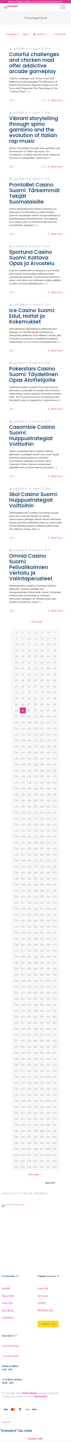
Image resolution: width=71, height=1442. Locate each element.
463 (16, 1028)
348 (42, 926)
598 (29, 1142)
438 (35, 1004)
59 (29, 680)
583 (23, 1130)
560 (55, 1106)
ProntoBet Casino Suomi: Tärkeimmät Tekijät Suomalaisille (34, 193)
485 (23, 1046)
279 (48, 866)
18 (35, 644)
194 (42, 794)
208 (42, 806)
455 (55, 1016)
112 (55, 722)
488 (42, 1046)
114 (23, 728)
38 (29, 662)
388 (29, 962)
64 (16, 686)
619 (29, 1160)
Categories (11, 34)
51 (22, 674)
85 (16, 704)
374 (29, 950)
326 (35, 908)
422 (23, 992)
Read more (57, 100)
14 (54, 638)
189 (55, 788)
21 (54, 644)
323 (16, 908)
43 (16, 668)
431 (35, 998)
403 (35, 974)
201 (42, 800)
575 (16, 1124)
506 (23, 1064)
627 (35, 1166)
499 (23, 1058)
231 (55, 824)
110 (42, 722)
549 (29, 1100)
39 (35, 662)
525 (55, 1076)
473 (35, 1034)
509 (42, 1064)
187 (42, 788)
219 (23, 818)
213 (29, 812)
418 (42, 986)
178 (29, 782)
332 (29, 914)
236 (42, 830)
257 (42, 848)
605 (29, 1148)
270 (35, 860)
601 (48, 1142)
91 (54, 704)
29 (16, 656)
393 (16, 968)
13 (48, 638)
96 (41, 710)
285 (42, 872)
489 (48, 1046)
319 (35, 902)
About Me (8, 1296)
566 (48, 1112)
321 (48, 902)
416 (29, 986)
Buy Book (8, 1310)
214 (35, 812)
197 (16, 800)
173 (42, 776)
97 (48, 710)
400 (16, 974)
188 (48, 788)
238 (55, 830)
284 (35, 872)
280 (55, 866)
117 (42, 728)
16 (22, 644)
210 (55, 806)
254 (23, 848)
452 (35, 1016)
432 (42, 998)
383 (42, 956)
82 (41, 698)
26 (41, 650)
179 (35, 782)
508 (35, 1064)
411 (42, 980)
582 (16, 1130)
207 (35, 806)
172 (35, 776)
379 (16, 956)
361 (35, 938)
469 (55, 1028)
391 (48, 962)
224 (55, 818)
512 (16, 1070)
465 (29, 1028)
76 (48, 692)
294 (55, 878)
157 (29, 764)
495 (42, 1052)
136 (29, 746)
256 (35, 848)
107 (23, 722)
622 (48, 1160)
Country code (35, 1438)
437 (29, 1004)
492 (23, 1052)
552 (48, 1100)
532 (55, 1082)
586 (42, 1130)
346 (29, 926)
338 (23, 920)
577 (29, 1124)
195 (48, 794)
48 (48, 668)
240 (23, 836)
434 (55, 998)
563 (29, 1112)
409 (29, 980)
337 (16, 920)
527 (23, 1082)
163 (23, 770)
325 (29, 908)
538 (48, 1088)
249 (35, 842)
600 (42, 1142)
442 (16, 1010)
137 (35, 746)
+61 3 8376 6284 (10, 1346)
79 (22, 698)
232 (16, 830)
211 (16, 812)
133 (55, 740)
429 (23, 998)
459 (35, 1022)
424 (35, 992)
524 (48, 1076)
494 (35, 1052)
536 (35, 1088)
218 (16, 818)
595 (55, 1136)
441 (55, 1004)
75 (41, 692)
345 (23, 926)
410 (35, 980)
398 (48, 968)
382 (35, 956)
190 (16, 794)
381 (29, 956)
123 (35, 734)
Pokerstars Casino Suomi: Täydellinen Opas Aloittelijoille (33, 374)
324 (23, 908)
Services (43, 1296)
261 (23, 854)
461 (48, 1022)
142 (23, 752)
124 (42, 734)
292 (42, 878)
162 (16, 770)
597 (23, 1142)
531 (48, 1082)
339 (29, 920)
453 (42, 1016)
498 (16, 1058)
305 (35, 890)
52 (29, 674)
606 (35, 1148)
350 (55, 926)
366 (23, 944)
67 (35, 686)
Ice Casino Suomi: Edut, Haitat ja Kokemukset (32, 316)
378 (55, 950)
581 (55, 1124)
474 (42, 1034)
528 (29, 1082)
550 (35, 1100)
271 (42, 860)
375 (35, 950)
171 (29, 776)
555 (23, 1106)
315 (55, 896)
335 (48, 914)
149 (23, 758)
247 (23, 842)
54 (41, 674)
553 (55, 1100)
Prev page (37, 621)
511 (55, 1064)
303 (23, 890)
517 (48, 1070)
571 (35, 1118)
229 (42, 824)
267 (16, 860)
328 (48, 908)
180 (42, 782)
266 (55, 854)
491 (16, 1052)
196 (55, 794)
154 (55, 758)
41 (48, 662)
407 (16, 980)
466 (35, 1028)
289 (23, 878)
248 (29, 842)
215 (42, 812)
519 (16, 1076)
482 (48, 1040)
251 (48, 842)
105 (55, 716)
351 (16, 932)
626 (29, 1166)
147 (55, 752)
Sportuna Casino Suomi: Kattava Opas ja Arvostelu (31, 257)
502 (42, 1058)
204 (16, 806)
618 (23, 1160)
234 (29, 830)
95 (35, 710)
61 (41, 680)
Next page (33, 1174)
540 (16, 1094)
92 (16, 710)
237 (48, 830)
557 (35, 1106)
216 (48, 812)
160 (48, 764)
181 (48, 782)
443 (23, 1010)
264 (42, 854)
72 (22, 692)
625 (23, 1166)
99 (16, 716)
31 (29, 656)
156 (23, 764)
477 (16, 1040)
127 (16, 740)
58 (22, 680)
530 (42, 1082)
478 (23, 1040)
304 (29, 890)
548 (23, 1100)
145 (42, 752)
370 (48, 944)
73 (29, 692)
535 (29, 1088)
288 (16, 878)
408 (23, 980)
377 (48, 950)
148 (16, 758)
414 (16, 986)
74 (35, 692)
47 (41, 668)
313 (42, 896)
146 (48, 752)
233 (23, 830)
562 (23, 1112)
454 (48, 1016)
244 (48, 836)
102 (35, 716)
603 (16, 1148)
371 (55, 944)
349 (48, 926)
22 (16, 650)
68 (41, 686)
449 (16, 1016)
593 (42, 1136)
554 (16, 1106)
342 (48, 920)
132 (48, 740)
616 (55, 1154)
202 (48, 800)
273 (55, 860)
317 (23, 902)
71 (16, 692)
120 (16, 734)
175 (55, 776)
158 (35, 764)
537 (42, 1088)
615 (48, 1154)
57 (16, 680)
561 (16, 1112)
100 (23, 716)
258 (48, 848)
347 (35, 926)
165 (35, 770)
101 (29, 716)
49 (54, 668)
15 (16, 644)
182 (55, 782)
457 (23, 1022)
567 (55, 1112)
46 (35, 668)
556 (29, 1106)
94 (29, 710)
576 (23, 1124)
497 (55, 1052)
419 (48, 986)
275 (23, 866)
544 (42, 1094)
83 (48, 698)
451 (29, 1016)
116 (35, 728)
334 (42, 914)
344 (16, 926)
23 (22, 650)
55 (48, 674)
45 (29, 668)
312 (35, 896)
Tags (24, 34)
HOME (6, 1288)
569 (23, 1118)
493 (29, 1052)
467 (42, 1028)
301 (55, 884)
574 (55, 1118)
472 (29, 1034)
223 (48, 818)
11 (35, 638)
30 (22, 656)
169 (16, 776)
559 (48, 1106)
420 (55, 986)
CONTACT (8, 1317)
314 (48, 896)
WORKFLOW (45, 1310)
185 (29, 788)
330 (16, 914)
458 (29, 1022)
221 (35, 818)
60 (35, 680)
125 (48, 734)
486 (29, 1046)
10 (29, 638)
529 (35, 1082)
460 (42, 1022)
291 (35, 878)
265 (48, 854)
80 (29, 698)
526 (16, 1082)
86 (22, 704)
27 (48, 650)
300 (48, 884)
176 (16, 782)
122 (29, 734)
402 (29, 974)
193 (35, 794)
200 (35, 800)
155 (16, 764)
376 (42, 950)
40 (41, 662)
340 (35, 920)
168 (55, 770)
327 (42, 908)
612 (29, 1154)
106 (16, 722)
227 (29, 824)
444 (29, 1010)
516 (42, 1070)
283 (29, 872)
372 (16, 950)
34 (48, 656)
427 (55, 992)
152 (42, 758)
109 (35, 722)
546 (55, 1094)
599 (35, 1142)
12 (41, 638)
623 (55, 1160)
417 (35, 986)
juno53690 (18, 48)
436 (23, 1004)
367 (29, 944)
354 (35, 932)
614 (42, 1154)
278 (42, 866)
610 (16, 1154)
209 (48, 806)
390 (42, 962)
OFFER (42, 1303)
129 (29, 740)
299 (42, 884)
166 (42, 770)
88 (35, 704)
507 (29, 1064)
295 (16, 884)
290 (29, 878)
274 (16, 866)
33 (41, 656)
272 (48, 860)
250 (42, 842)
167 (48, 770)
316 (16, 902)
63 (54, 680)
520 (23, 1076)
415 (23, 986)
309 (16, 896)
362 (42, 938)
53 (35, 674)
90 (48, 704)
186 (35, 788)
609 (55, 1148)
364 (55, 938)
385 (55, 956)
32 (35, 656)
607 (42, 1148)
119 (55, 728)
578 (35, 1124)
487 (35, 1046)
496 (48, 1052)
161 (55, 764)
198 (23, 800)
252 (55, 842)
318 (29, 902)
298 (35, 884)
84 (54, 698)
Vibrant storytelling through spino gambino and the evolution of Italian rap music (33, 130)
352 (23, 932)
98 (54, 710)
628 (42, 1166)
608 (48, 1148)
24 (29, 650)
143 (29, 752)
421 (16, 992)
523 (42, 1076)
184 (23, 788)
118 (48, 728)
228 (35, 824)
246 (16, 842)
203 (55, 800)
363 (48, 938)
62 (48, 680)
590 (23, 1136)
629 (48, 1166)
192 (29, 794)
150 (29, 758)
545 (48, 1094)
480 (35, 1040)
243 (42, 836)
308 (55, 890)
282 (23, 872)
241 (29, 836)
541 (23, 1094)
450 (23, 1016)
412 (48, 980)
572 (42, 1118)
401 (23, 974)
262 (29, 854)
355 (42, 932)
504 (55, 1058)
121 (23, 734)
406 (55, 974)
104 (48, 716)
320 (42, 902)
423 (29, 992)
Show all (60, 34)
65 (22, 686)
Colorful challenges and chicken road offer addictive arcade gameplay (34, 63)
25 (35, 650)
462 (55, 1022)
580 (48, 1124)
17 (29, 644)
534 (23, 1088)
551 (42, 1100)
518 (55, 1070)
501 (35, 1058)
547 (16, 1100)
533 (16, 1088)
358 (16, 938)
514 (29, 1070)
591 (29, 1136)
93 (22, 710)
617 (16, 1160)
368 (35, 944)
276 (29, 866)
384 (48, 956)
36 (16, 662)
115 (29, 728)
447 (48, 1010)
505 (16, 1064)
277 (35, 866)
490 (55, 1046)
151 (35, 758)
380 (23, 956)
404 (42, 974)
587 (48, 1130)
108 (29, 722)
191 (23, 794)
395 (29, 968)
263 (35, 854)
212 (23, 812)
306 (42, 890)
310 (23, 896)
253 (16, 848)
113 (16, 728)
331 (23, 914)
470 (16, 1034)
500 (29, 1058)
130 (35, 740)
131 (42, 740)
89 (41, 704)
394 (23, 968)
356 (48, 932)
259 (55, 848)
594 (48, 1136)
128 (23, 740)
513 (23, 1070)
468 (48, 1028)
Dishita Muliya (29, 1393)
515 (35, 1070)
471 (23, 1034)
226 (23, 824)
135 (23, 746)
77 (54, 692)
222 (42, 818)
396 (35, 968)
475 (48, 1034)
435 (16, 1004)
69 (48, 686)
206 (29, 806)
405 (48, 974)
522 (35, 1076)
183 (16, 788)
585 (35, 1130)
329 (55, 908)
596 (16, 1142)
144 (35, 752)
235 (35, 830)
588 (55, 1130)
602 (55, 1142)
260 (16, 854)
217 (55, 812)
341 (42, 920)
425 (42, 992)
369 (42, 944)
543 (35, 1094)
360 (29, 938)
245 (55, 836)
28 (54, 650)
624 (16, 1166)
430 (29, 998)
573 (48, 1118)
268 (23, 860)
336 (55, 914)
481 (42, 1040)
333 (35, 914)
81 (35, 698)
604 (23, 1148)
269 (29, 860)
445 (35, 1010)
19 (41, 644)
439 (42, 1004)
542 (29, 1094)
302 (16, 890)
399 (55, 968)
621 (42, 1160)
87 (29, 704)
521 (29, 1076)
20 (48, 644)
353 (29, 932)
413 (55, 980)
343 (55, 920)
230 (48, 824)
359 (23, 938)
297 (29, 884)
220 (29, 818)
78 (16, 698)
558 (42, 1106)
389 (35, 962)
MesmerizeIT (40, 1396)
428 (16, 998)
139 (48, 746)
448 (55, 1010)
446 (42, 1010)
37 (22, 662)
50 (16, 674)
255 (29, 848)
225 (16, 824)
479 (29, 1040)
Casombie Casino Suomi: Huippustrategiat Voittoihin (32, 435)
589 (16, 1136)
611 (23, 1154)
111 (48, 722)
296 (23, 884)
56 (54, 674)
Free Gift (7, 1303)
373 (23, 950)
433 (48, 998)
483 (55, 1040)
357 (55, 932)
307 (48, 890)
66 (29, 686)
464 (23, 1028)
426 (48, 992)
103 (42, 716)
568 (16, 1118)
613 (35, 1154)
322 (55, 902)
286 (48, 872)
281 (16, 872)
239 (16, 836)
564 (35, 1112)
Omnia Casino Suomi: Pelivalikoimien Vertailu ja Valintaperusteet (30, 567)
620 (35, 1160)
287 (55, 872)
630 (55, 1166)
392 (55, 962)
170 (23, 776)
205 (23, 806)
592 (35, 1136)
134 (16, 746)
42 (54, 662)
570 (29, 1118)
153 (48, 758)
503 (48, 1058)
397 (42, 968)
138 (42, 746)
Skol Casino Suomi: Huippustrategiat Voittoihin (33, 500)
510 (48, 1064)
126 (55, 734)
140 (55, 746)
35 (54, 656)
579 (42, 1124)
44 (22, 668)
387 (23, 962)
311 (29, 896)
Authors (40, 34)
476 (55, 1034)
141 (16, 752)
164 (29, 770)
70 (54, 686)
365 (16, 944)
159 (42, 764)
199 (29, 800)
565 (42, 1112)
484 (16, 1046)
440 (48, 1004)
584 (29, 1130)
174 (48, 776)
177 (23, 782)
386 (16, 962)
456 (16, 1022)
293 (48, 878)
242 (35, 836)
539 (55, 1088)
